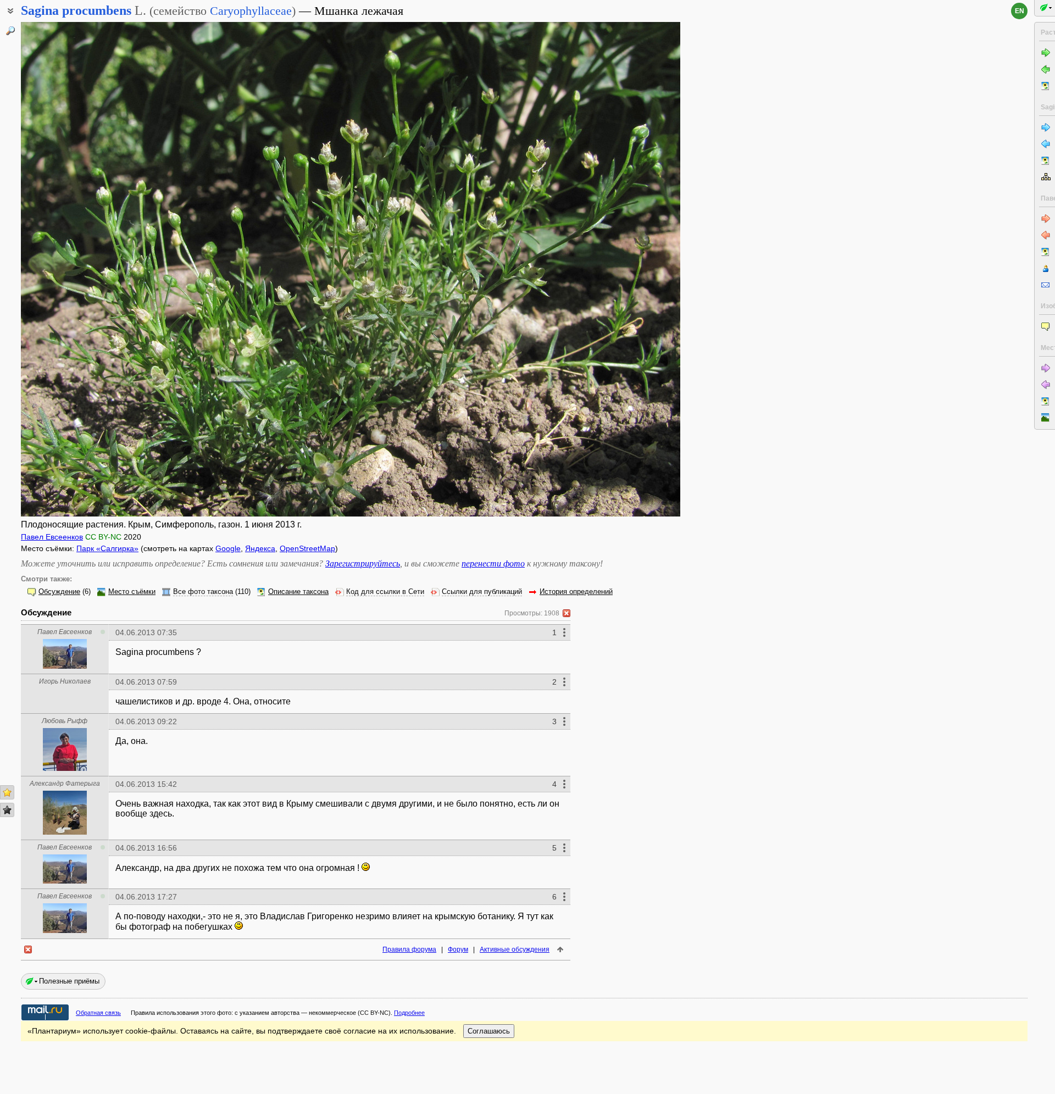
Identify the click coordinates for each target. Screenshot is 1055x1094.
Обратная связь (98, 1012)
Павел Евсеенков (52, 536)
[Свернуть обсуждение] (566, 613)
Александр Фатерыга (65, 783)
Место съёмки (132, 592)
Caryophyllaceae (251, 11)
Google (228, 548)
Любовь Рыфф (64, 721)
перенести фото (493, 563)
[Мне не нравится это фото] (7, 810)
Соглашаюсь (489, 1031)
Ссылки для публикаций (482, 592)
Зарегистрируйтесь (362, 563)
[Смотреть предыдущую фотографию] (90, 269)
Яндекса (260, 548)
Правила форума (409, 949)
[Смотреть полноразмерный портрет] (65, 665)
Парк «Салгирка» (107, 548)
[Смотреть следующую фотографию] (612, 269)
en (1019, 11)
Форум (458, 949)
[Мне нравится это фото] (7, 792)
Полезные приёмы (69, 981)
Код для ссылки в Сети (385, 592)
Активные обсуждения (514, 949)
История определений (576, 592)
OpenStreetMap (307, 548)
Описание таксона (298, 592)
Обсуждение (59, 592)
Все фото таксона (203, 592)
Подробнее (409, 1012)
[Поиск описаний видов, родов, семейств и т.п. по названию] (10, 31)
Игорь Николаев (65, 681)
